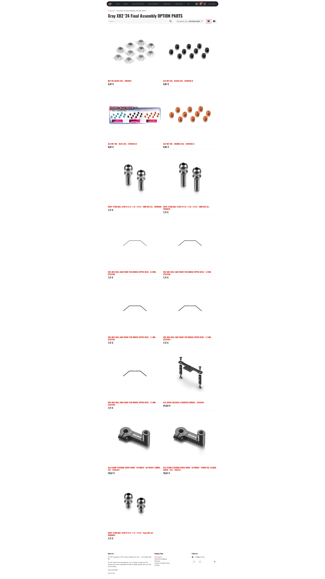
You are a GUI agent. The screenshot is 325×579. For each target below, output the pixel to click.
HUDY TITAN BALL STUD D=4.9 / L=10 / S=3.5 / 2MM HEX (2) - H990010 (186, 207)
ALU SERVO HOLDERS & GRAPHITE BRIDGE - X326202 (183, 402)
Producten (111, 11)
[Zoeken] (171, 21)
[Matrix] (208, 21)
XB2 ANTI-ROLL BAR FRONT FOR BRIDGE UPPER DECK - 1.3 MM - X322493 (132, 403)
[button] (205, 4)
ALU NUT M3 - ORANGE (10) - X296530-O (178, 143)
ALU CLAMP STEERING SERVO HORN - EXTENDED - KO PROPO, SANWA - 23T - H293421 (134, 468)
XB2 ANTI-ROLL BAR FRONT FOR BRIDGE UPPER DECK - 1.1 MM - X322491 (132, 338)
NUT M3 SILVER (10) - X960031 (119, 80)
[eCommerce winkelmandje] (196, 4)
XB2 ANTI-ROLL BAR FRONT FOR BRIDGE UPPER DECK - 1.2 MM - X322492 (187, 338)
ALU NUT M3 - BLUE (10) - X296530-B (122, 143)
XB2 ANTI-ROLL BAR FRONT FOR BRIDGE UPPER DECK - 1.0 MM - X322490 (187, 273)
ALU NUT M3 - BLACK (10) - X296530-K (178, 80)
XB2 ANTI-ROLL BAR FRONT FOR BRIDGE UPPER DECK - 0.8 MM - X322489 (132, 273)
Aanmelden (212, 4)
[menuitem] (117, 4)
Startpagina (158, 557)
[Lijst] (214, 21)
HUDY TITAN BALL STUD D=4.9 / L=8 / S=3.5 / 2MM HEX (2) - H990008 (134, 206)
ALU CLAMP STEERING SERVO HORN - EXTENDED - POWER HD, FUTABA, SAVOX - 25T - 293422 (189, 468)
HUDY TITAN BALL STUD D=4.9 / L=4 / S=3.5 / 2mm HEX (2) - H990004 (131, 533)
